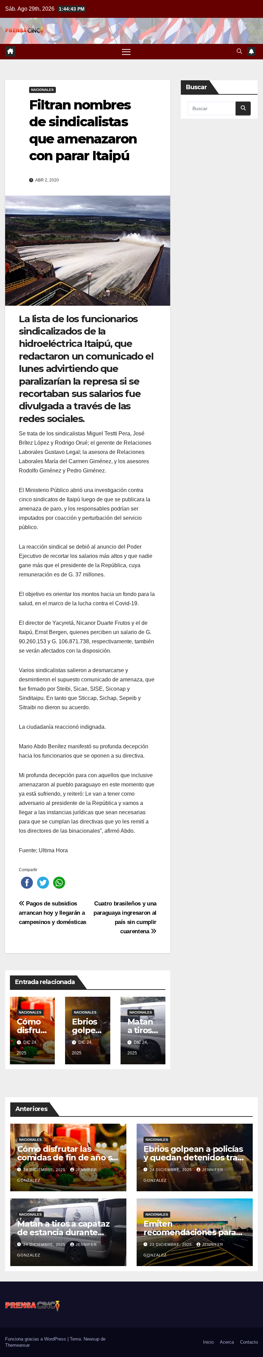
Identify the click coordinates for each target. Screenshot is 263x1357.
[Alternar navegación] (126, 51)
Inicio (208, 1342)
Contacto (249, 1342)
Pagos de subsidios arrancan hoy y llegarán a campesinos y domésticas (52, 912)
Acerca (227, 1342)
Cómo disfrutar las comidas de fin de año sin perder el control (68, 1157)
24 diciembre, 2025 (45, 1170)
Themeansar (17, 1345)
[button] (239, 51)
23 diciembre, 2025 (171, 1244)
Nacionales (42, 90)
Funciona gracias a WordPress (36, 1339)
